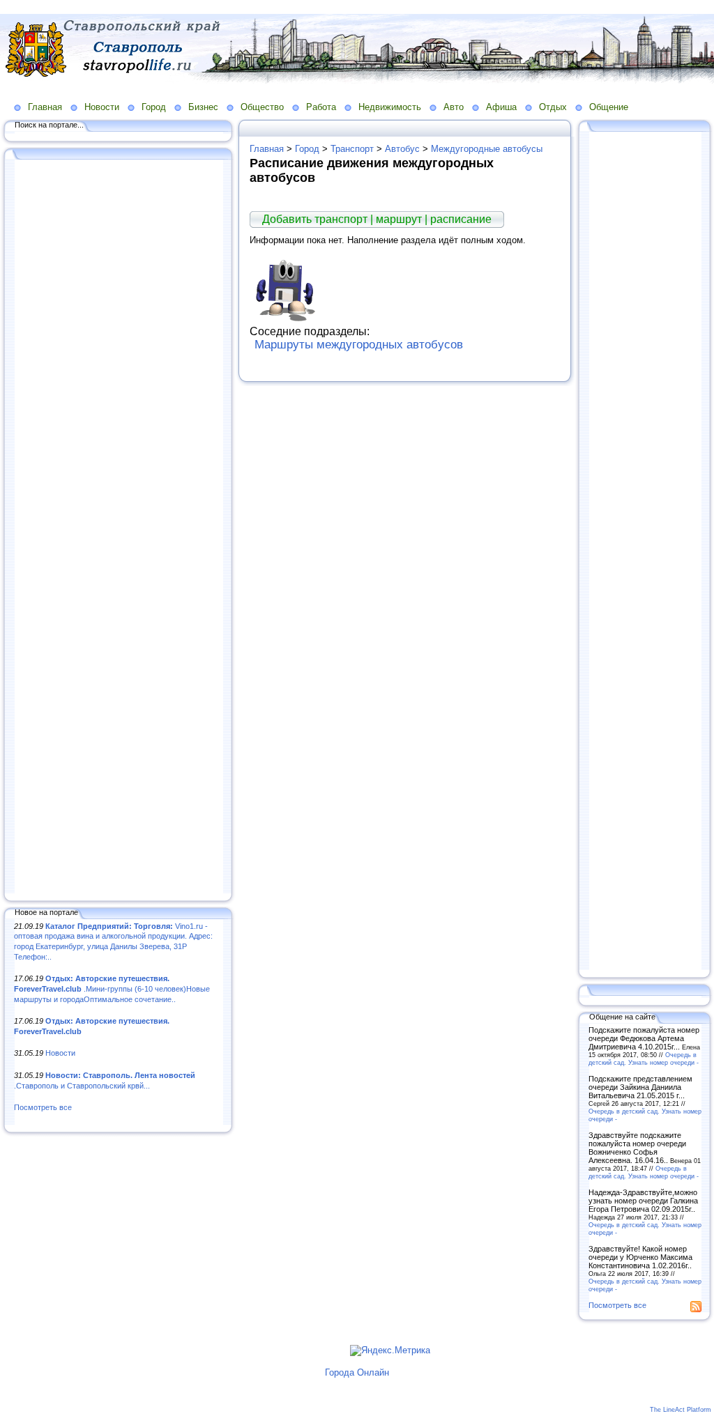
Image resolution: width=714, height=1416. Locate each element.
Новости (101, 107)
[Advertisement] (118, 527)
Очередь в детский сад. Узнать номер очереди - (643, 1058)
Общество (262, 107)
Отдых (553, 107)
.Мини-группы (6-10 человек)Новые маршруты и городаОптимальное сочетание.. (112, 988)
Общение (608, 107)
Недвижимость (389, 107)
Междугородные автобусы (486, 149)
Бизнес (203, 107)
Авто (453, 107)
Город (154, 107)
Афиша (501, 107)
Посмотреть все (43, 1107)
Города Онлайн (357, 1372)
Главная (45, 107)
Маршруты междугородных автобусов (359, 344)
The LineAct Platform (680, 1409)
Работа (321, 107)
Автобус (402, 149)
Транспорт (352, 149)
